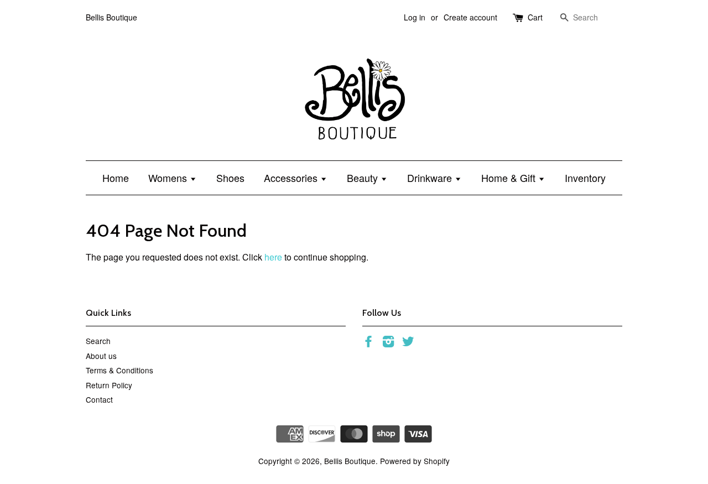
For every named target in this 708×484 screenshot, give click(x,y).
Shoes (230, 177)
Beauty (364, 177)
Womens (169, 177)
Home (115, 177)
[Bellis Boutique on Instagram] (388, 342)
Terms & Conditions (119, 370)
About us (101, 355)
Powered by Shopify (415, 460)
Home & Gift (509, 177)
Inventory (585, 177)
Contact (99, 399)
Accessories (292, 177)
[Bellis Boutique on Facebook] (368, 342)
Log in (414, 17)
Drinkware (431, 177)
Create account (470, 17)
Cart (535, 17)
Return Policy (109, 385)
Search (98, 340)
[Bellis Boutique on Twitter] (408, 342)
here (273, 257)
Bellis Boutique (350, 460)
